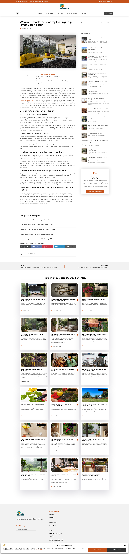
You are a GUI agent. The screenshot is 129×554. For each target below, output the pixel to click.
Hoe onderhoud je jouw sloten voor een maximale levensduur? (63, 299)
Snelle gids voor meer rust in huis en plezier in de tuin (32, 334)
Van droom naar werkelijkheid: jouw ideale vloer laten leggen (52, 81)
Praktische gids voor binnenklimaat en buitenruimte (63, 334)
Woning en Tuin (26, 28)
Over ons (51, 517)
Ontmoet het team (72, 13)
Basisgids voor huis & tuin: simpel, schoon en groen (61, 404)
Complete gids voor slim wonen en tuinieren (31, 369)
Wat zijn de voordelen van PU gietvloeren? (48, 220)
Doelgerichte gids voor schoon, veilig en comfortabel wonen (94, 369)
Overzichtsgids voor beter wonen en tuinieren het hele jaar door (93, 474)
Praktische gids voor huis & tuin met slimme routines (93, 439)
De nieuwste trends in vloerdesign (45, 74)
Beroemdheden (53, 522)
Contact (84, 13)
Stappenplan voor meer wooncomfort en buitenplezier (33, 299)
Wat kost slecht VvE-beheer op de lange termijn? (63, 474)
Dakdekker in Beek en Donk (95, 133)
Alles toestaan (97, 549)
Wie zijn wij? (59, 13)
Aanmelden (52, 528)
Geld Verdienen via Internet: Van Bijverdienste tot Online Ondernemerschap (56, 540)
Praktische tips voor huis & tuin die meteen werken (62, 439)
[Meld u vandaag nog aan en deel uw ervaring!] (95, 172)
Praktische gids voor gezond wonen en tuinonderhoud (33, 474)
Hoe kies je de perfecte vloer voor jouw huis (48, 76)
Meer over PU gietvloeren (27, 100)
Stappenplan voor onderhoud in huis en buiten (33, 439)
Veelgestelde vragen (41, 83)
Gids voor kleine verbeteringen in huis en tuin (93, 299)
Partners (39, 13)
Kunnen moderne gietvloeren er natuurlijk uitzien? (48, 229)
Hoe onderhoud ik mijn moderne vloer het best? (48, 224)
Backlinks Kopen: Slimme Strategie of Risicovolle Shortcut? (55, 535)
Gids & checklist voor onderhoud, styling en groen (33, 404)
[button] (125, 545)
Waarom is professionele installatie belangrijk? (48, 239)
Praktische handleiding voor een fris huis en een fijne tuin (94, 404)
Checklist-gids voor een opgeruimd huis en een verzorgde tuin (94, 334)
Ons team (51, 520)
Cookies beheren (117, 549)
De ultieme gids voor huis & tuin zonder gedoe (63, 369)
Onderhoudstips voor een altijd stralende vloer (48, 78)
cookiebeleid (39, 549)
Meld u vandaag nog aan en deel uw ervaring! (95, 177)
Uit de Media (49, 13)
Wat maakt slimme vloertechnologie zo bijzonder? (48, 234)
